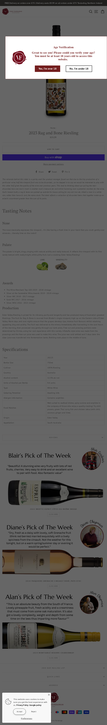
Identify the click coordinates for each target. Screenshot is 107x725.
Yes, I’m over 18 (47, 68)
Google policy (35, 705)
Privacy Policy (22, 705)
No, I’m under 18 (79, 68)
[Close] (49, 694)
